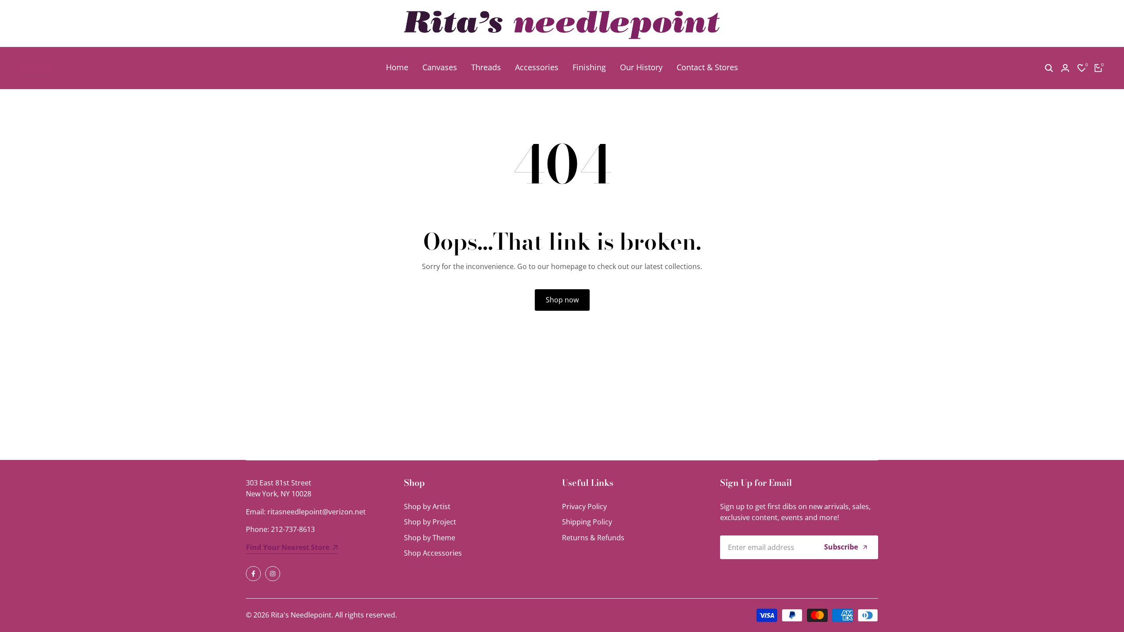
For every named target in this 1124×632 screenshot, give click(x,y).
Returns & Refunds (593, 537)
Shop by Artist (427, 506)
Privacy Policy (584, 506)
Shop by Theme (429, 537)
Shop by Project (430, 522)
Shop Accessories (433, 553)
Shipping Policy (587, 522)
